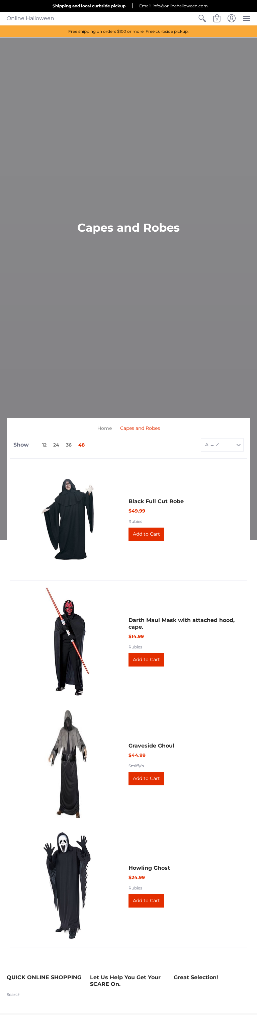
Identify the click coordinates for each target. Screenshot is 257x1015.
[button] (202, 18)
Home (104, 428)
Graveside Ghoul (151, 746)
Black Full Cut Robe (156, 501)
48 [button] (81, 445)
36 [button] (69, 445)
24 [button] (56, 445)
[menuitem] (202, 18)
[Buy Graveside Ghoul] (67, 764)
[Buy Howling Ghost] (67, 886)
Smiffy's (136, 765)
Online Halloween (30, 18)
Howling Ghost (149, 868)
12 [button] (44, 445)
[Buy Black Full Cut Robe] (67, 519)
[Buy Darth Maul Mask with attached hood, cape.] (67, 642)
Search (13, 994)
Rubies (135, 521)
